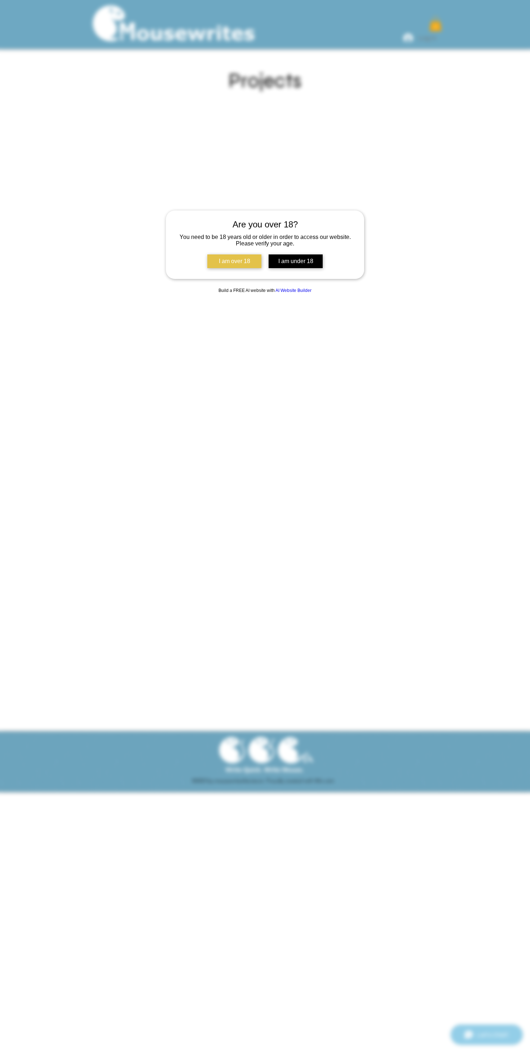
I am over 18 (234, 261)
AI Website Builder (293, 290)
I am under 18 (295, 261)
